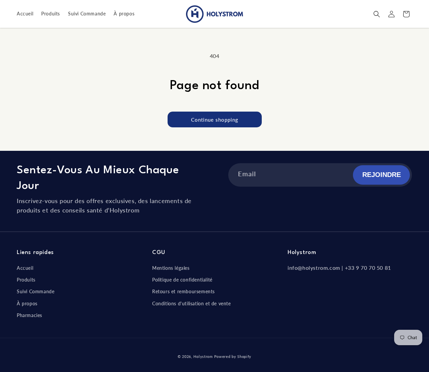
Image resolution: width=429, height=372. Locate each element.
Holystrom (202, 356)
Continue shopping (214, 120)
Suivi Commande (35, 291)
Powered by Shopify (233, 356)
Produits (26, 280)
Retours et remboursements (183, 291)
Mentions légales (171, 268)
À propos (27, 303)
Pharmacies (29, 315)
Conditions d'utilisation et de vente (191, 303)
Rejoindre (381, 174)
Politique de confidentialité (182, 280)
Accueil (25, 268)
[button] (376, 14)
